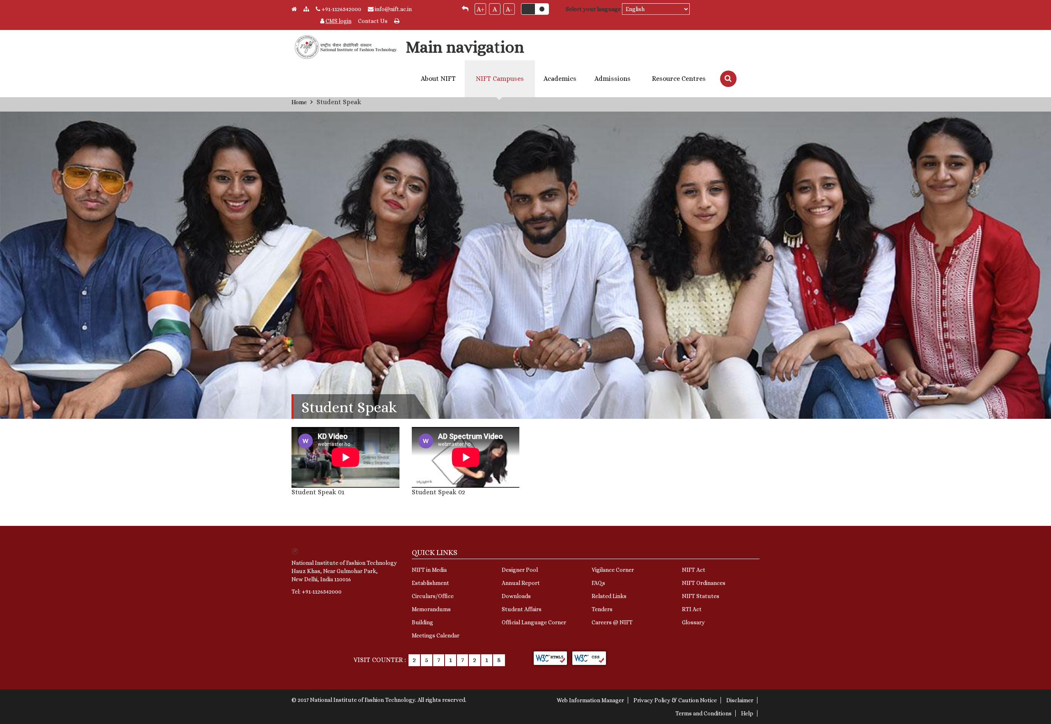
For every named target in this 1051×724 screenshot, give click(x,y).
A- (509, 9)
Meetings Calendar (435, 635)
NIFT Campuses (500, 78)
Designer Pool (520, 569)
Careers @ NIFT (612, 622)
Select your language (593, 9)
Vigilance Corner (613, 569)
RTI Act (692, 609)
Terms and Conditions (703, 713)
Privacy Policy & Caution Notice (675, 700)
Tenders (602, 609)
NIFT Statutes (700, 596)
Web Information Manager (590, 700)
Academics (560, 78)
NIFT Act (693, 569)
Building (422, 622)
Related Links (609, 596)
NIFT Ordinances (703, 583)
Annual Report (521, 583)
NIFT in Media (429, 569)
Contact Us (373, 21)
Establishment (430, 583)
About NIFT (438, 78)
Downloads (516, 596)
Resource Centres (679, 78)
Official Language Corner (534, 622)
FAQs (598, 583)
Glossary (693, 622)
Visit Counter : (379, 660)
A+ (480, 9)
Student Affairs (522, 609)
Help (747, 713)
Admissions (612, 78)
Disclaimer (739, 700)
